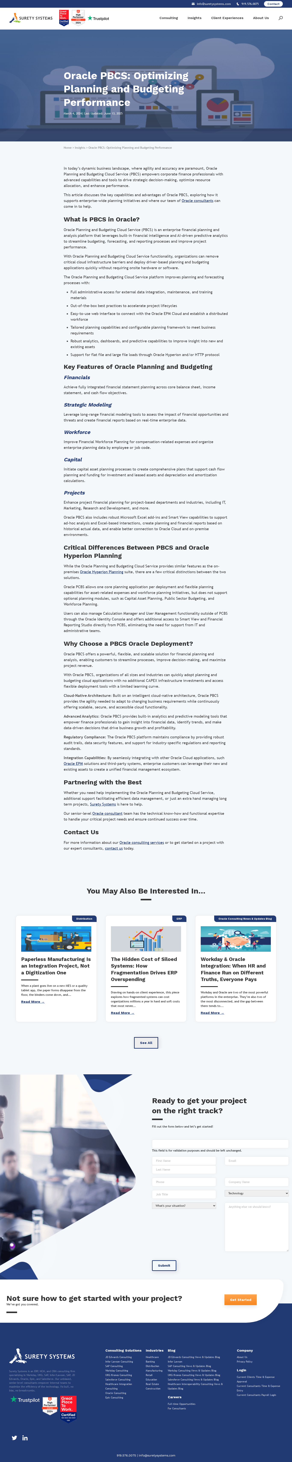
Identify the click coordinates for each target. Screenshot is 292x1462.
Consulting (168, 18)
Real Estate (152, 1384)
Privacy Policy (244, 1361)
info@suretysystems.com (157, 1455)
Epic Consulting (114, 1397)
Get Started (240, 1300)
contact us (114, 848)
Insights (195, 18)
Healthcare (152, 1357)
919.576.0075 (127, 1455)
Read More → (33, 1002)
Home (68, 147)
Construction (153, 1388)
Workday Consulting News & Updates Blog (192, 1370)
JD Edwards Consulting (118, 1357)
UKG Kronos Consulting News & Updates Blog (194, 1375)
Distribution (152, 1366)
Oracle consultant (107, 813)
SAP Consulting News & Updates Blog (189, 1366)
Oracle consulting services (141, 842)
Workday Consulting (116, 1370)
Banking (150, 1361)
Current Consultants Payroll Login (256, 1395)
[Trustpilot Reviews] (25, 1399)
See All (146, 1043)
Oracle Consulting (115, 1393)
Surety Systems (103, 804)
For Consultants (177, 1408)
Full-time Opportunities (181, 1404)
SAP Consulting (114, 1366)
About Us (261, 18)
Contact (273, 4)
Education (151, 1379)
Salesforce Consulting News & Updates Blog (193, 1379)
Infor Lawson (175, 1361)
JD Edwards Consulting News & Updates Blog (194, 1357)
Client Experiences (227, 18)
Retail (149, 1375)
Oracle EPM (73, 763)
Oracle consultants (197, 200)
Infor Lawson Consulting (119, 1361)
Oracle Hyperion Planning (101, 572)
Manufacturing (154, 1370)
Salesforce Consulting (117, 1379)
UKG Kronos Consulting (118, 1375)
